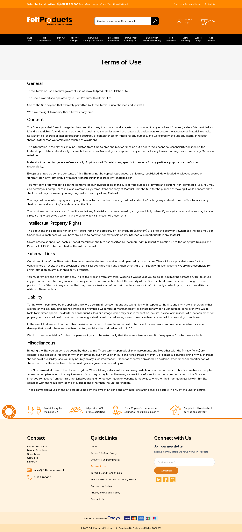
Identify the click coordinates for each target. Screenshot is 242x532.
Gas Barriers (211, 39)
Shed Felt (29, 39)
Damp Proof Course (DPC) (131, 39)
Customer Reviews (193, 4)
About (94, 446)
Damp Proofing (185, 39)
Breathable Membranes (113, 39)
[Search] (155, 21)
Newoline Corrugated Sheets (93, 39)
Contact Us (209, 4)
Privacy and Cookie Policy (105, 492)
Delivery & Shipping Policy (105, 459)
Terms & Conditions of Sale (106, 472)
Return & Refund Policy (104, 453)
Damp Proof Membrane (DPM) (152, 39)
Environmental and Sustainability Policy (113, 479)
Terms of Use (98, 466)
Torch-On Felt (60, 39)
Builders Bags (199, 39)
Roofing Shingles (74, 39)
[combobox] (122, 21)
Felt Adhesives (171, 39)
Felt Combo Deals (44, 39)
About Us (178, 4)
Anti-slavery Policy (101, 486)
